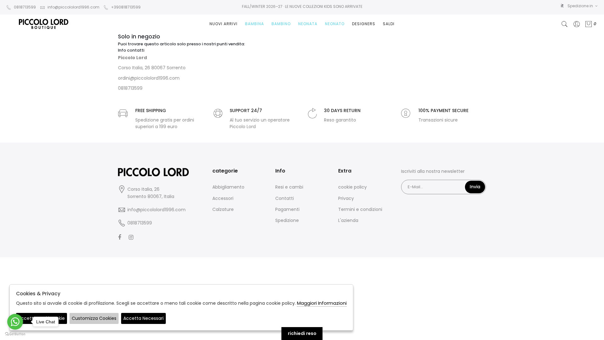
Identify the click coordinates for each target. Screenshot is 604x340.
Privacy (346, 198)
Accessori (222, 198)
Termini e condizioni (360, 209)
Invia (475, 187)
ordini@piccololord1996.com (149, 78)
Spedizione (287, 220)
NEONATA (307, 23)
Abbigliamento (228, 187)
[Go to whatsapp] (15, 322)
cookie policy (352, 187)
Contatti (284, 198)
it (562, 6)
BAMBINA (254, 23)
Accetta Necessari (143, 318)
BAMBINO (281, 23)
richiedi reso (302, 333)
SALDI (388, 23)
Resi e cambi (289, 187)
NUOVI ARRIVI (224, 23)
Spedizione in (580, 5)
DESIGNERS (363, 23)
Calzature (223, 209)
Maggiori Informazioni (322, 303)
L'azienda (348, 220)
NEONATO (334, 23)
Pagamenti (287, 209)
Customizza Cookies (94, 318)
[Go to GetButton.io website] (15, 334)
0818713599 (25, 7)
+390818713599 (126, 7)
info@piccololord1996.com (73, 7)
